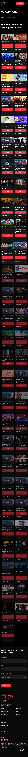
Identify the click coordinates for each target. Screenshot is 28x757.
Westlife (4, 633)
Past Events (19, 717)
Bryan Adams (6, 594)
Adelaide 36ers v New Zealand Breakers (6, 147)
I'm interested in (6, 673)
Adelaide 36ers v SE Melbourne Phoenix (20, 380)
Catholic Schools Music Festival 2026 (7, 85)
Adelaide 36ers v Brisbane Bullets (20, 252)
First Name (4, 657)
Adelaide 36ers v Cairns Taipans (6, 106)
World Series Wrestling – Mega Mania (7, 253)
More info (4, 49)
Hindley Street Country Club (19, 208)
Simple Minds (20, 571)
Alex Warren (18, 43)
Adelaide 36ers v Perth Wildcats (7, 487)
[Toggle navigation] (25, 3)
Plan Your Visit (5, 711)
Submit (5, 685)
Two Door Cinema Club (7, 359)
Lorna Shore (5, 207)
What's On (19, 3)
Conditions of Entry (21, 721)
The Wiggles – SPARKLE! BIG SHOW (20, 318)
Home (2, 17)
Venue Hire (3, 722)
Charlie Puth (19, 339)
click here (2, 737)
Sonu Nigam (18, 189)
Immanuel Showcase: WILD (6, 64)
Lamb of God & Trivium (19, 147)
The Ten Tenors (20, 445)
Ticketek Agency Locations (5, 726)
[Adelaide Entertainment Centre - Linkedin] (7, 740)
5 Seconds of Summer (19, 275)
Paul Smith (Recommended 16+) (6, 551)
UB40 (17, 614)
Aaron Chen (5, 127)
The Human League (19, 530)
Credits (22, 753)
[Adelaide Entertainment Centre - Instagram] (5, 740)
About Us (18, 708)
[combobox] (14, 677)
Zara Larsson (5, 228)
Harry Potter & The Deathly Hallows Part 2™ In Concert (20, 230)
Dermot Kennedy (21, 359)
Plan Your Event (5, 714)
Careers (18, 711)
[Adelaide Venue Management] (22, 750)
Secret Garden (6, 339)
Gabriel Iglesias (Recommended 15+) (20, 403)
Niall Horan (19, 549)
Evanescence (19, 594)
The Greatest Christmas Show (20, 424)
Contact (18, 714)
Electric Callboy (6, 43)
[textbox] (8, 677)
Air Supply (5, 425)
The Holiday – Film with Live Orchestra (21, 466)
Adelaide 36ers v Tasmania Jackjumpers (7, 403)
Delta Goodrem (6, 612)
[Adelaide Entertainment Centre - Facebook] (2, 740)
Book (7, 46)
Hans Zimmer (6, 189)
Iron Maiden (19, 296)
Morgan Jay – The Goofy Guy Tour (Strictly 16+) (7, 275)
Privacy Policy (18, 753)
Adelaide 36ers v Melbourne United (20, 169)
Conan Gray (5, 168)
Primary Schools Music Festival (20, 64)
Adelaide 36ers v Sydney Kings (7, 444)
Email (3, 665)
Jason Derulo (19, 83)
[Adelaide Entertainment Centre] (4, 3)
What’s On (3, 708)
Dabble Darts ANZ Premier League (20, 126)
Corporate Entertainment (5, 718)
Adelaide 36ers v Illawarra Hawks (7, 297)
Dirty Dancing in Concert (7, 380)
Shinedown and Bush (19, 106)
